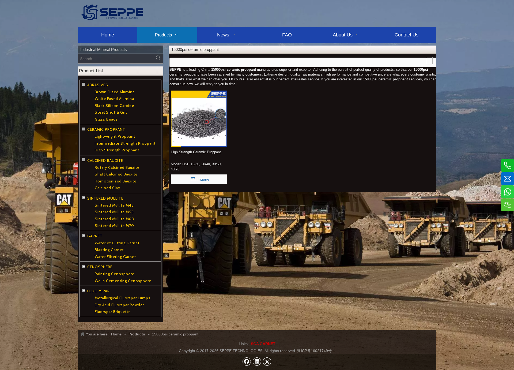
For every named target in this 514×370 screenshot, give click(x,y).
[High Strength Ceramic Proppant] (199, 119)
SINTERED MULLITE (105, 198)
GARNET (95, 236)
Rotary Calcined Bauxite (117, 167)
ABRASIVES (97, 85)
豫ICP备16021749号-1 (316, 351)
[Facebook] (247, 361)
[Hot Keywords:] (158, 58)
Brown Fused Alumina (115, 91)
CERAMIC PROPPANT (106, 129)
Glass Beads (106, 119)
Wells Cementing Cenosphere (123, 280)
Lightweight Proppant (115, 136)
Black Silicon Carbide (114, 105)
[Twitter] (267, 361)
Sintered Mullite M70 (114, 225)
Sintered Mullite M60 (114, 218)
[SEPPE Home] (112, 12)
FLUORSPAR (98, 291)
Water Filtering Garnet (115, 256)
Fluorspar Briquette (113, 311)
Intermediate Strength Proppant (125, 143)
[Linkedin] (257, 361)
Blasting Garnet (109, 249)
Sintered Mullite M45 (114, 205)
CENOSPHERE (99, 266)
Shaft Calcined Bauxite (116, 174)
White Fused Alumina (114, 98)
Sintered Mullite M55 (114, 212)
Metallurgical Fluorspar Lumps (122, 298)
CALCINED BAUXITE (105, 160)
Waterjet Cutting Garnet (117, 243)
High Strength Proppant (117, 150)
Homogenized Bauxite (116, 181)
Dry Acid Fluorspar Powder (119, 304)
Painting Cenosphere (114, 273)
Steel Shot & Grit (111, 112)
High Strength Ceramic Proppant (196, 152)
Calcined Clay (107, 187)
